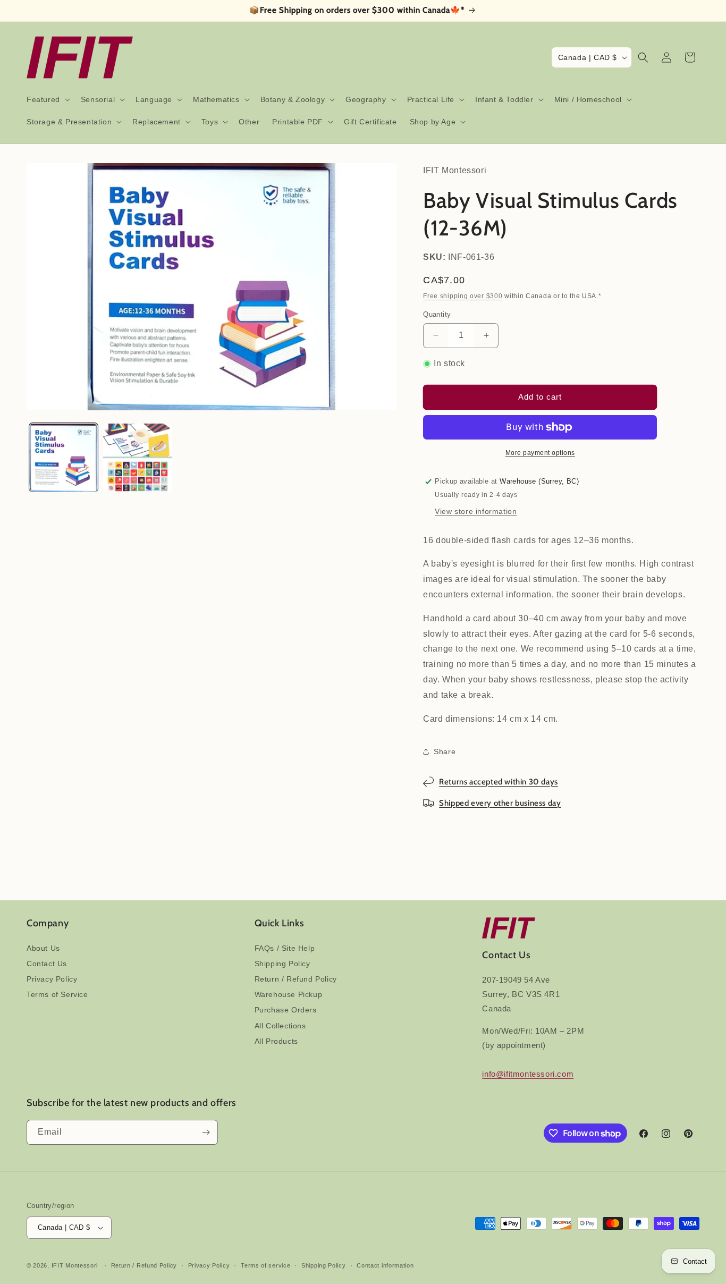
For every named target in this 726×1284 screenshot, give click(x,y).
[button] (47, 99)
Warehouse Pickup (289, 994)
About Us (43, 948)
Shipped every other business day (500, 803)
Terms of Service (57, 994)
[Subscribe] (205, 1132)
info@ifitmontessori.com (527, 1073)
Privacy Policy (52, 979)
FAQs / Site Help (285, 948)
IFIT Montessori (75, 1265)
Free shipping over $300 (462, 296)
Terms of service (265, 1265)
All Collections (280, 1025)
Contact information (385, 1265)
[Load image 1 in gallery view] (63, 458)
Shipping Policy (282, 963)
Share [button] (444, 751)
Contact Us (47, 963)
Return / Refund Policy (296, 979)
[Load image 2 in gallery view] (137, 458)
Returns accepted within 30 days (498, 782)
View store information (476, 511)
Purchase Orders (286, 1010)
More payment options (540, 453)
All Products (276, 1041)
